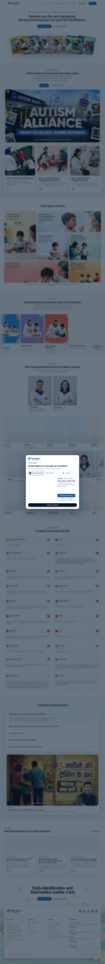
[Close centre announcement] (75, 458)
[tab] (36, 473)
